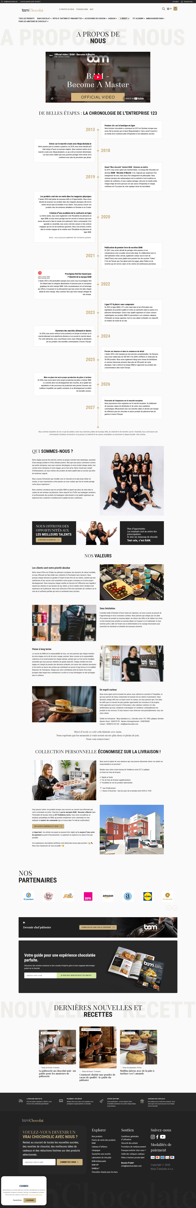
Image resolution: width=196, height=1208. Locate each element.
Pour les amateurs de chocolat (33, 21)
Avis (91, 9)
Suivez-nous (161, 1129)
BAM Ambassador (99, 1161)
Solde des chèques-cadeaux (133, 1154)
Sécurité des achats (129, 1143)
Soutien (127, 1129)
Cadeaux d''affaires (99, 1146)
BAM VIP (95, 1165)
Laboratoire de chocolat (101, 1157)
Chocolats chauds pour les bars (105, 1172)
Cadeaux (111, 18)
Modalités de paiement (161, 1147)
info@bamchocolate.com (11, 1)
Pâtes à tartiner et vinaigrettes (67, 18)
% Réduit (123, 18)
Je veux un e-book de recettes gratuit (76, 975)
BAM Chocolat (43, 18)
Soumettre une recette (101, 1154)
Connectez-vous (188, 1)
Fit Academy (138, 18)
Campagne (96, 1150)
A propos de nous (66, 9)
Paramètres (17, 1200)
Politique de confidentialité (35, 1194)
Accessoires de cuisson (95, 18)
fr (170, 9)
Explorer (99, 1129)
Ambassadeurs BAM (154, 18)
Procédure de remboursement (133, 1146)
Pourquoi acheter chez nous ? (133, 1150)
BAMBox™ (96, 1168)
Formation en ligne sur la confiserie (96, 927)
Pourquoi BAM (82, 9)
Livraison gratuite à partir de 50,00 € (30, 1)
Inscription (176, 1)
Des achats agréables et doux (46, 826)
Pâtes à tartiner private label (132, 1157)
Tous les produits (26, 18)
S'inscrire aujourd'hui (47, 540)
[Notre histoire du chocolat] (37, 10)
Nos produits (97, 1136)
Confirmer (30, 1200)
